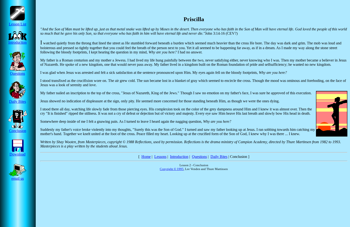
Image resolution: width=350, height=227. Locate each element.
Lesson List (17, 24)
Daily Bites (17, 101)
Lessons (160, 157)
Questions (17, 73)
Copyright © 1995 (172, 169)
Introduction (17, 42)
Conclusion (17, 131)
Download (17, 154)
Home (146, 157)
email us (17, 178)
